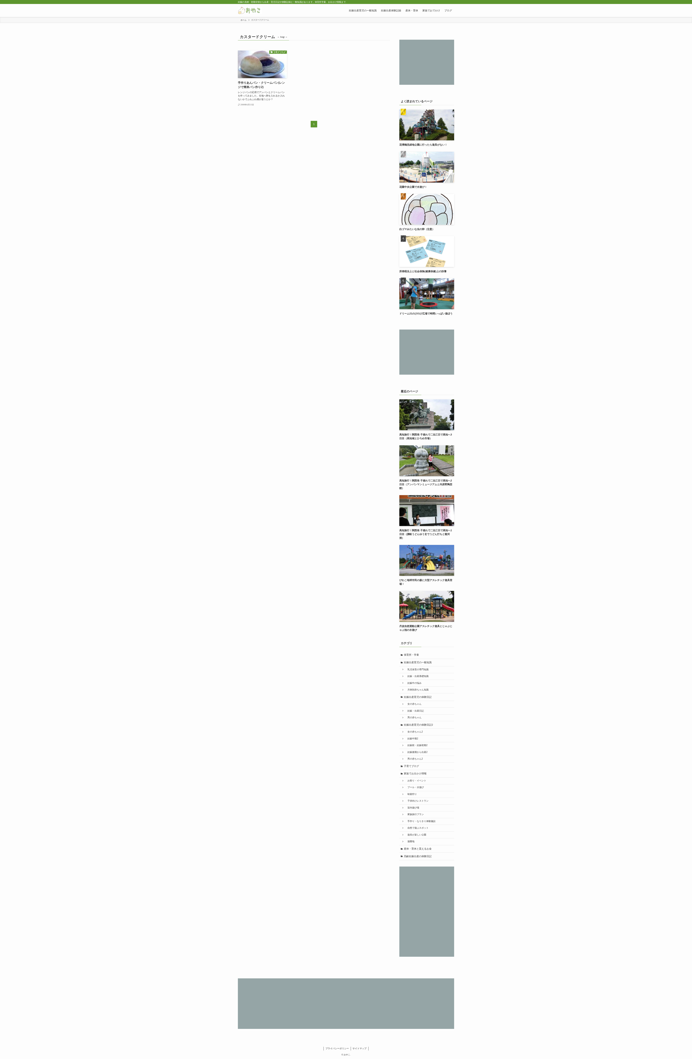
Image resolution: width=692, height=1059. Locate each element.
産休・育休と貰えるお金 (418, 848)
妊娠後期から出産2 (416, 752)
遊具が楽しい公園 (415, 835)
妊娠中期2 (411, 738)
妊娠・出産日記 (414, 711)
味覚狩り (411, 794)
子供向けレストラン (417, 801)
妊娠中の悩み (413, 683)
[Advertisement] (426, 62)
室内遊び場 (412, 807)
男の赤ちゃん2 (414, 759)
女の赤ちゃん (413, 704)
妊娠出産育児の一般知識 (418, 662)
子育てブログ (411, 766)
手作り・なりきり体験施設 (420, 821)
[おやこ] (250, 10)
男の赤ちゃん (413, 717)
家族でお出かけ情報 (415, 773)
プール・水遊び (414, 787)
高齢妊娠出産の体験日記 (418, 856)
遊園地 (409, 841)
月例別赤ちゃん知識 (417, 690)
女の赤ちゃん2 (414, 732)
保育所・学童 (411, 654)
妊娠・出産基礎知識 (417, 676)
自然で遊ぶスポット (417, 828)
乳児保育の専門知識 (417, 669)
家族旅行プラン (414, 814)
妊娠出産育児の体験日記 (418, 697)
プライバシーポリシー (337, 1048)
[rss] (447, 2)
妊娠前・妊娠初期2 (416, 745)
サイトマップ (359, 1048)
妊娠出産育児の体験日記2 (418, 724)
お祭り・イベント (415, 780)
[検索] (451, 2)
